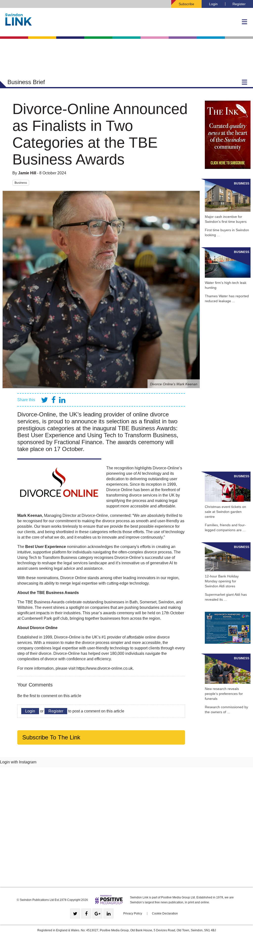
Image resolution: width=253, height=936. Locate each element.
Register (239, 4)
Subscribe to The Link (51, 737)
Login (213, 4)
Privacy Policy (132, 913)
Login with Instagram (18, 762)
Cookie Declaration (165, 913)
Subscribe (186, 4)
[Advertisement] (227, 387)
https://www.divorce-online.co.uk (104, 668)
